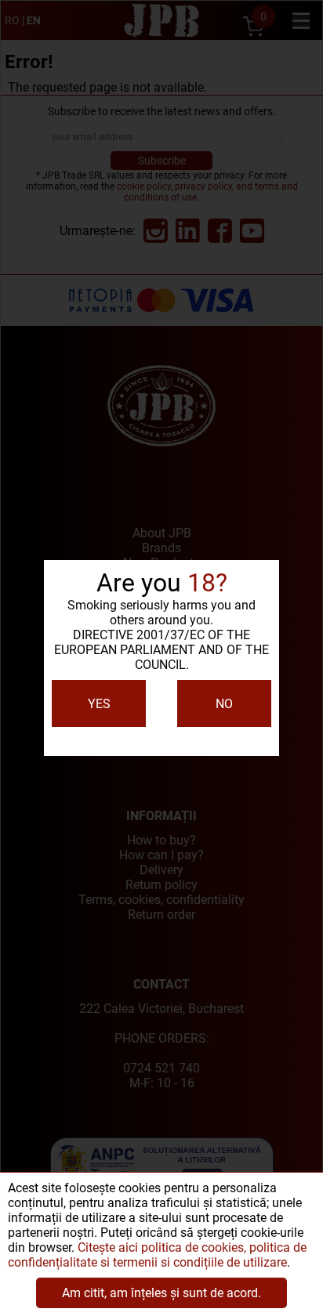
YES (99, 703)
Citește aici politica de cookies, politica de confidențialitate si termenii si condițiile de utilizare (157, 1255)
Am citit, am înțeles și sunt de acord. (161, 1292)
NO (224, 703)
